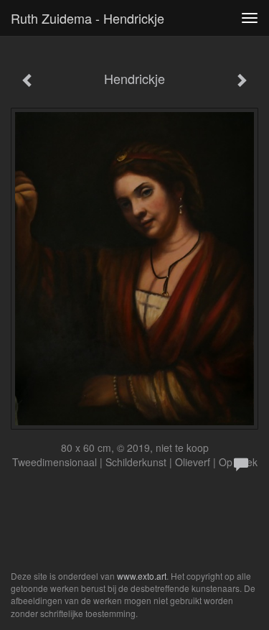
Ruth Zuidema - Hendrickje (87, 18)
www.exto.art (141, 576)
